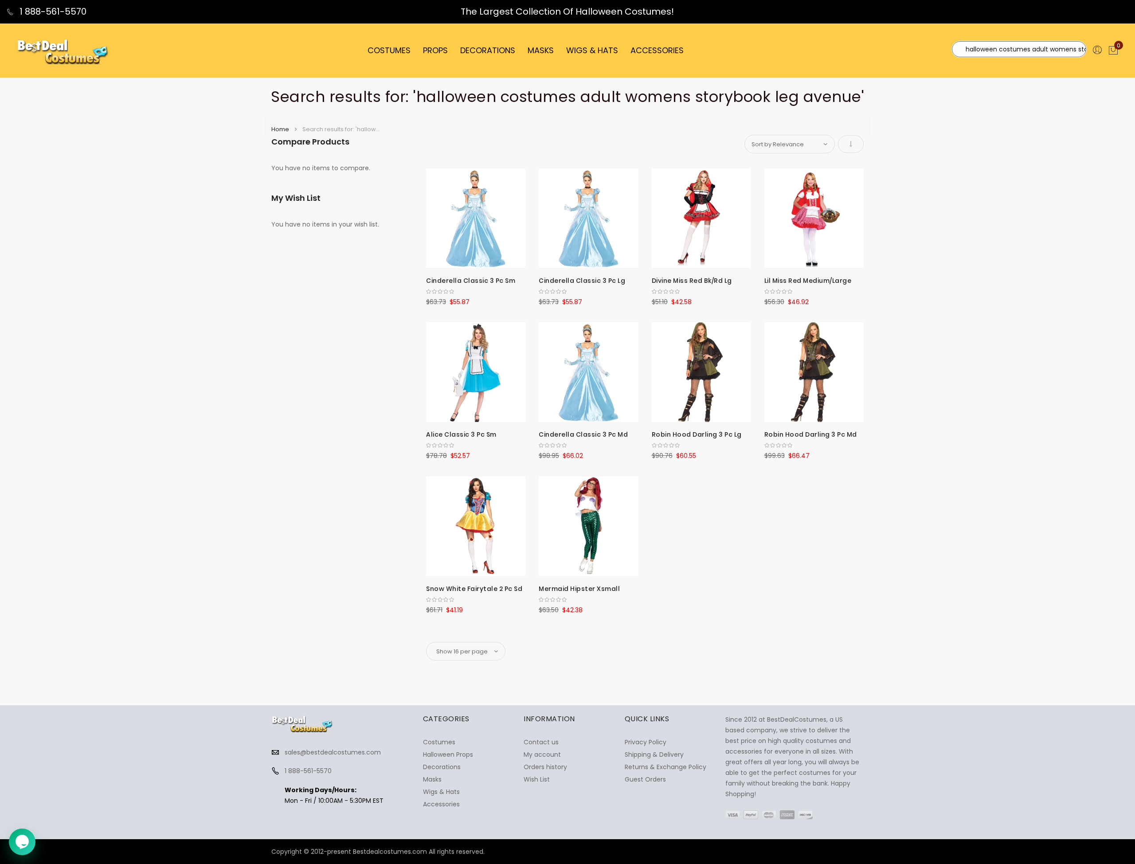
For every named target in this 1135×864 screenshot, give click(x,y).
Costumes (439, 742)
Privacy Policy (645, 742)
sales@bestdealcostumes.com (333, 752)
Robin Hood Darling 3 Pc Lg (697, 434)
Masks (432, 779)
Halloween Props (448, 754)
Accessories (441, 804)
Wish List (537, 779)
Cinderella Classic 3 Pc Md (583, 434)
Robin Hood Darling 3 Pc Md (810, 434)
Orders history (545, 766)
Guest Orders (645, 779)
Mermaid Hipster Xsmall (579, 588)
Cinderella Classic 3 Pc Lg (582, 280)
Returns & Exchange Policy (665, 766)
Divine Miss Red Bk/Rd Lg (692, 280)
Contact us (541, 742)
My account (542, 754)
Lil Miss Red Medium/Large (808, 280)
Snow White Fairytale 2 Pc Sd (474, 588)
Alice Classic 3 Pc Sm (461, 434)
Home (280, 129)
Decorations (442, 766)
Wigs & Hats (441, 791)
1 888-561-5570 (51, 11)
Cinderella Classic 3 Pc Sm (470, 280)
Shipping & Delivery (654, 754)
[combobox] (1019, 49)
